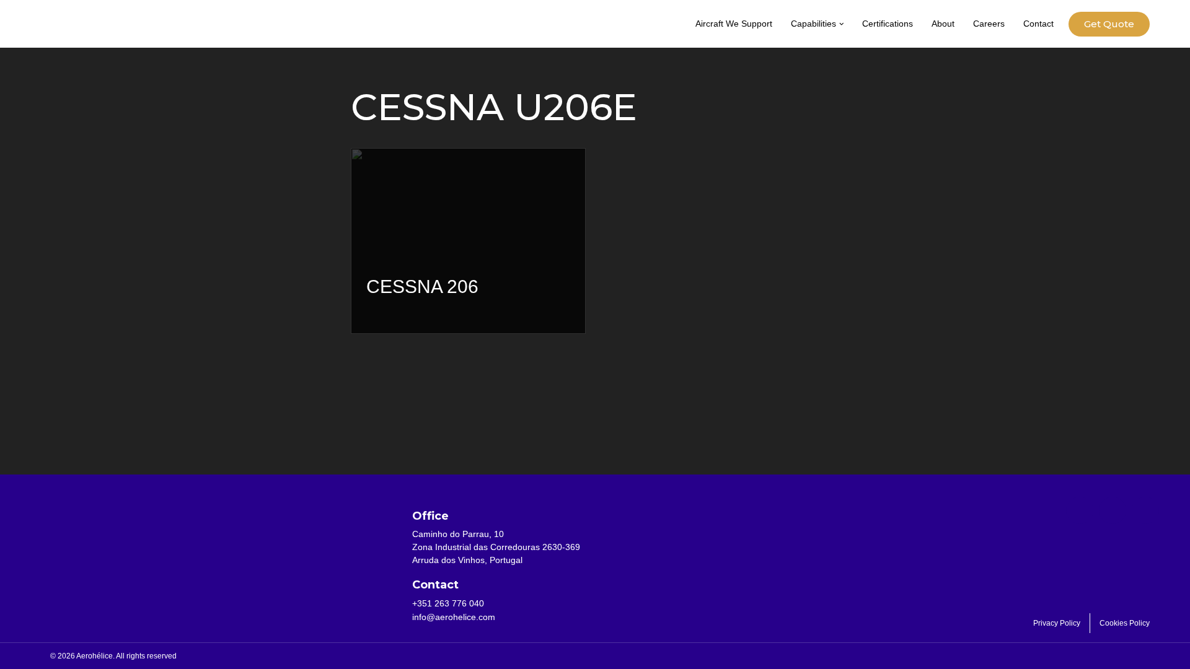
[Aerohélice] (83, 36)
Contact (1038, 23)
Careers (989, 23)
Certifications (887, 23)
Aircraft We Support (733, 23)
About (943, 23)
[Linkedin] (1112, 510)
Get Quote (1109, 24)
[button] (841, 24)
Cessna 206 (422, 286)
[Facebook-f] (1079, 510)
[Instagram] (1145, 510)
